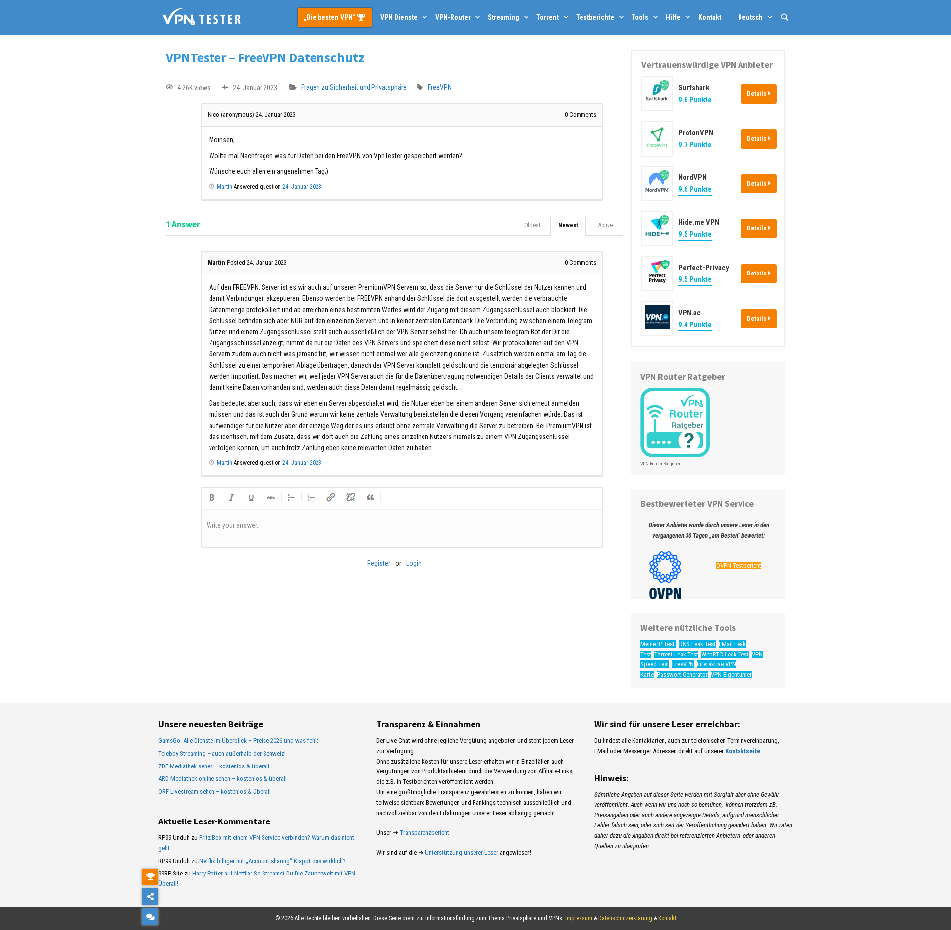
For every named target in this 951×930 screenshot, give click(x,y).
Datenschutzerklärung (625, 918)
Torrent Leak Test (676, 654)
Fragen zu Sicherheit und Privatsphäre (354, 88)
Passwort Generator (682, 674)
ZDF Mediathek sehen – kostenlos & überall (213, 766)
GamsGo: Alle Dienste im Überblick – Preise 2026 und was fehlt (238, 740)
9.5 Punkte (695, 234)
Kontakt (709, 17)
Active (605, 225)
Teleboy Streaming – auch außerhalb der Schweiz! (222, 753)
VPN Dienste (399, 17)
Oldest (532, 225)
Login (414, 563)
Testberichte (595, 17)
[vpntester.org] (202, 17)
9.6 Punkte (695, 189)
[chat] (150, 916)
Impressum (578, 918)
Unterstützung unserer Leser (461, 852)
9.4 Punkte (695, 324)
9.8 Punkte (695, 99)
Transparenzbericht (424, 832)
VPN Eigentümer (731, 674)
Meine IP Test (658, 644)
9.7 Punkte (695, 144)
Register (378, 563)
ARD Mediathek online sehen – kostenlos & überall (222, 778)
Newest (568, 225)
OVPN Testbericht (738, 565)
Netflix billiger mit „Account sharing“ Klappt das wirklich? (272, 861)
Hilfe (673, 17)
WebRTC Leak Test (725, 654)
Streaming (503, 17)
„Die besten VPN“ (330, 17)
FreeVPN (440, 88)
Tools (640, 17)
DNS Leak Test (697, 644)
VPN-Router (453, 17)
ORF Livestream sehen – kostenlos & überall (214, 791)
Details (757, 93)
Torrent (547, 17)
